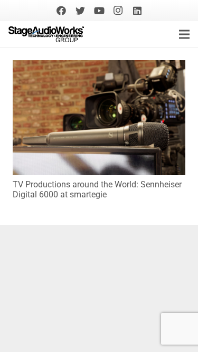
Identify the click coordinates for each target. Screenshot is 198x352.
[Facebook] (61, 10)
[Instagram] (118, 10)
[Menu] (184, 34)
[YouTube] (99, 10)
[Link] (46, 34)
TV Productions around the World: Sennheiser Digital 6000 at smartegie (97, 189)
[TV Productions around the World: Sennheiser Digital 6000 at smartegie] (99, 67)
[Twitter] (80, 10)
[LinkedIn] (137, 10)
